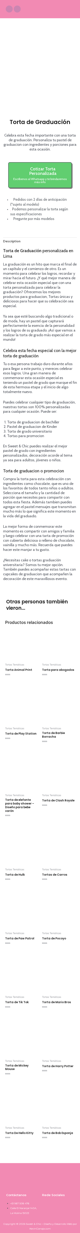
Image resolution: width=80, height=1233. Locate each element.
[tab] (40, 241)
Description (12, 241)
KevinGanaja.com (40, 1228)
